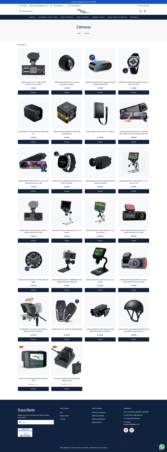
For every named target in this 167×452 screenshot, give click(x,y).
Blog (61, 412)
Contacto (62, 419)
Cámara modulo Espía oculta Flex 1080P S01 (100, 132)
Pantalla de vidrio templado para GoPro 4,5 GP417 (33, 380)
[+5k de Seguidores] (131, 430)
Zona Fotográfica (67, 17)
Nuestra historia (64, 416)
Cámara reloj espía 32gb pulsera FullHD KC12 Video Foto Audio (134, 83)
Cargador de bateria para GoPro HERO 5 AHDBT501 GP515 (67, 380)
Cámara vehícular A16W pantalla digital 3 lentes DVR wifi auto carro (33, 232)
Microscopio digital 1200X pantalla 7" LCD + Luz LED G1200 (133, 182)
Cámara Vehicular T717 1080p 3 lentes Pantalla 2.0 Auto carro (33, 83)
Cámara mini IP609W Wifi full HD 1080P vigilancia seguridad (67, 83)
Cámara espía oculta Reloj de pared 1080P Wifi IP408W (33, 281)
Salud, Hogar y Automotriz (117, 17)
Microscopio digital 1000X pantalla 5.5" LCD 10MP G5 (66, 232)
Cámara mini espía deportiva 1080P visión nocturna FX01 (66, 133)
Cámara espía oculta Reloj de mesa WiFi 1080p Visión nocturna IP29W (100, 83)
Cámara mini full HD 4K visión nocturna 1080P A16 (33, 133)
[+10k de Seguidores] (126, 430)
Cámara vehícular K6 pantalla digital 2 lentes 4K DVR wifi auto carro (133, 232)
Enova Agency (104, 448)
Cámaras (32, 17)
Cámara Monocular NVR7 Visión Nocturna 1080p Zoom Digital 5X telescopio (100, 330)
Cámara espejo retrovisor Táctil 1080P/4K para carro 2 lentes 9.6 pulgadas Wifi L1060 (133, 133)
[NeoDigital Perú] (84, 11)
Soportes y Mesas (98, 17)
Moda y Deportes (83, 17)
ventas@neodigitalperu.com (131, 424)
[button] (145, 11)
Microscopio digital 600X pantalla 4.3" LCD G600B (100, 281)
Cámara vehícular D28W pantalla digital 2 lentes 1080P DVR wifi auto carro (134, 281)
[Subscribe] (51, 422)
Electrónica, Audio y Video (47, 17)
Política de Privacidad (98, 416)
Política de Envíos (97, 422)
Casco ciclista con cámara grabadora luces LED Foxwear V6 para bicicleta (133, 330)
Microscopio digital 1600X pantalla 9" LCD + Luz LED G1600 (100, 232)
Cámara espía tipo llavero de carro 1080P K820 (66, 329)
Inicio (79, 33)
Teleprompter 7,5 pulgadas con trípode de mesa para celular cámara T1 (33, 330)
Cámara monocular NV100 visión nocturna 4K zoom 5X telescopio (100, 182)
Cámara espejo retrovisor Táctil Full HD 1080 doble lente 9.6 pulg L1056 (33, 182)
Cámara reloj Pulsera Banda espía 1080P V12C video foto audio (67, 182)
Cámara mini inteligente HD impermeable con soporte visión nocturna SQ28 (67, 281)
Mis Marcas (134, 17)
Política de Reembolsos (98, 419)
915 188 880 (127, 422)
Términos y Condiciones (98, 412)
